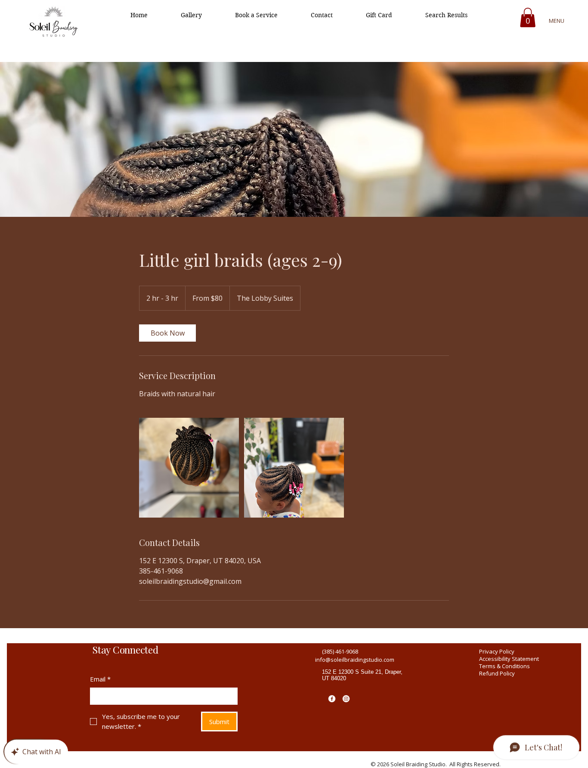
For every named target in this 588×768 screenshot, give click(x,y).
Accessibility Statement (509, 659)
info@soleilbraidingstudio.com (354, 659)
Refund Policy (497, 673)
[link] (167, 333)
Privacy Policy (496, 651)
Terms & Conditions (504, 666)
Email (100, 679)
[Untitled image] (189, 468)
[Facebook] (332, 698)
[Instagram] (346, 698)
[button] (528, 17)
